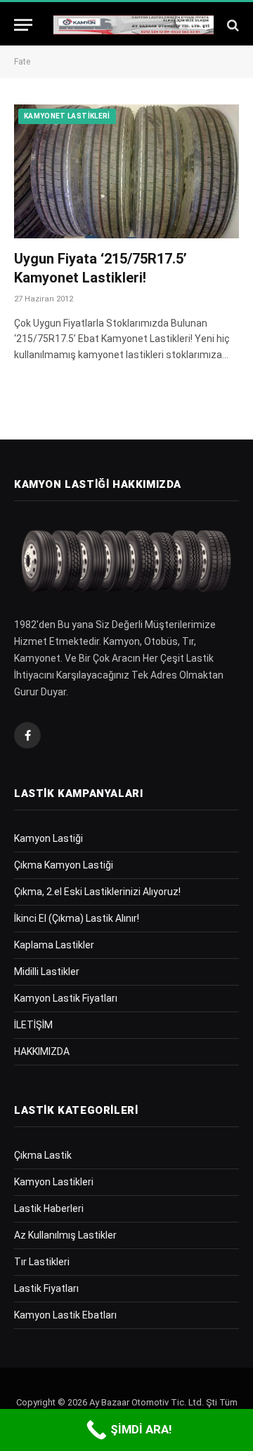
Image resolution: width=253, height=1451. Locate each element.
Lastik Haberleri (49, 1208)
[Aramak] (231, 25)
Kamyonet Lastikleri (67, 116)
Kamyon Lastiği (48, 838)
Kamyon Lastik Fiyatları (65, 998)
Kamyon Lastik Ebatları (65, 1315)
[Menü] (23, 25)
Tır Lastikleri (42, 1261)
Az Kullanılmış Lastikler (65, 1235)
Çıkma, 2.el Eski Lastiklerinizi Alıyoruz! (97, 891)
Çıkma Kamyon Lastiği (63, 865)
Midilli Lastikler (46, 971)
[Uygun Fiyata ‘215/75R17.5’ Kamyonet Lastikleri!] (126, 171)
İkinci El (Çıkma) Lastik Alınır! (76, 918)
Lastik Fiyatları (46, 1288)
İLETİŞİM (33, 1024)
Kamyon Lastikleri (53, 1181)
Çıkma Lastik (43, 1155)
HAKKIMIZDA (42, 1051)
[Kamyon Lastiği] (133, 25)
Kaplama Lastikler (54, 945)
